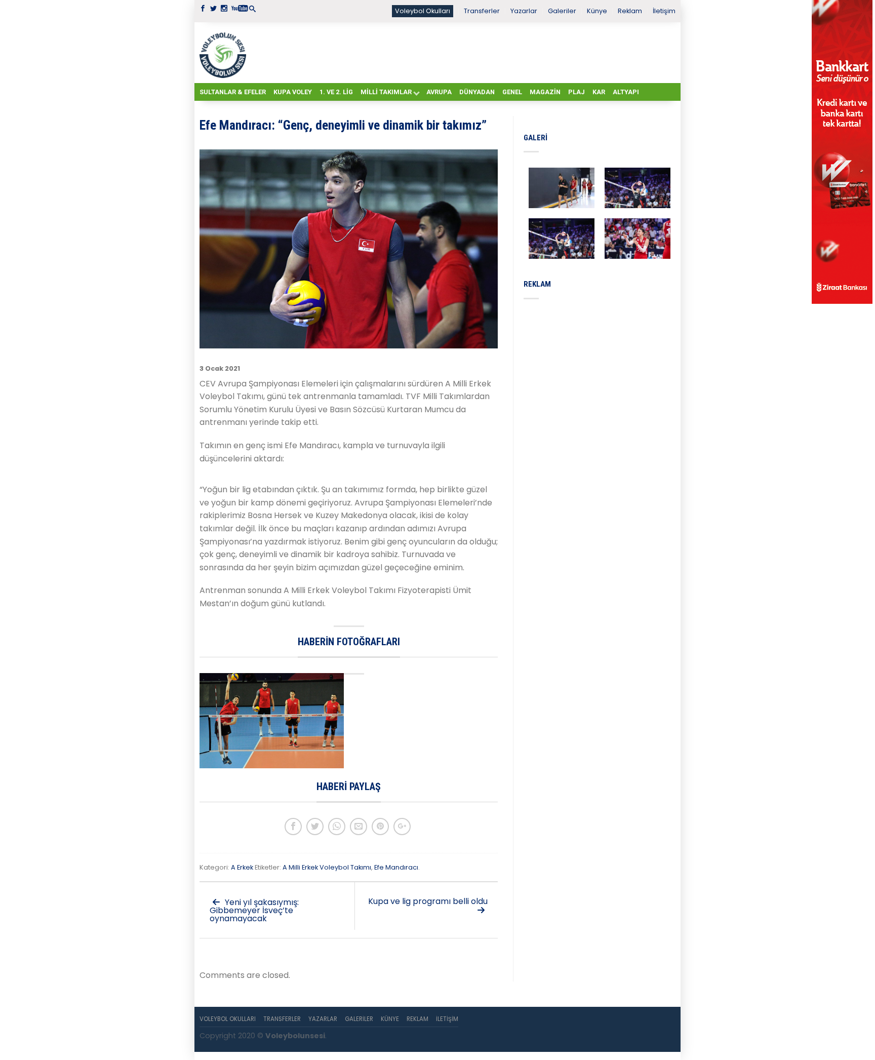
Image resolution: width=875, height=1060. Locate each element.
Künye (597, 11)
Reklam (630, 11)
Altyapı (626, 92)
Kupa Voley (292, 92)
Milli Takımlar (386, 92)
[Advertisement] (463, 52)
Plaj (576, 92)
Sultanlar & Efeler (233, 92)
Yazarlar (523, 11)
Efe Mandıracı (396, 867)
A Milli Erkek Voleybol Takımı (327, 867)
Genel (512, 92)
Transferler (482, 11)
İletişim (664, 11)
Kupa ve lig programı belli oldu (428, 901)
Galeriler (562, 11)
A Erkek (242, 867)
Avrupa (439, 92)
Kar (598, 92)
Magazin (545, 92)
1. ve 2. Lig (336, 92)
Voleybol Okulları (422, 11)
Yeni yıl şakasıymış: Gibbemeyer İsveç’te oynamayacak (254, 910)
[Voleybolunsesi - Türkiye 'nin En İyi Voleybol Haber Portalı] (225, 52)
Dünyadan (477, 92)
